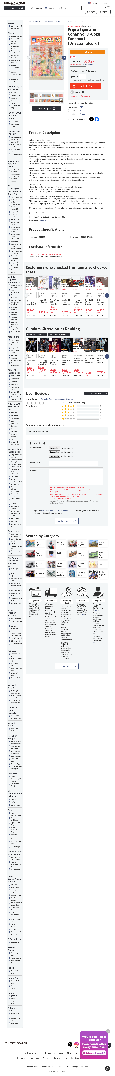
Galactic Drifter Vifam (16, 495)
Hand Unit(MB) (16, 300)
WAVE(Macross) (16, 590)
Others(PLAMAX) (16, 155)
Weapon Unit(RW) (14, 313)
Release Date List (15, 1014)
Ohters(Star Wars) (15, 785)
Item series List (15, 1024)
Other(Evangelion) (16, 552)
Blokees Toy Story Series (15, 57)
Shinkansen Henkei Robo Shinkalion (15, 513)
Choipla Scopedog (14, 627)
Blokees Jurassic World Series (16, 74)
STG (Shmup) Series (15, 920)
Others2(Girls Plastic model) (16, 398)
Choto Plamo (15, 805)
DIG (81, 107)
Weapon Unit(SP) (14, 318)
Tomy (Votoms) (16, 638)
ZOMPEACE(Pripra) (16, 842)
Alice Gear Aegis (14, 215)
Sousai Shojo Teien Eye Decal (15, 258)
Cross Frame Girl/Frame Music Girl (15, 207)
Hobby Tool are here (16, 982)
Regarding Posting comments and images (57, 399)
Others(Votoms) (16, 645)
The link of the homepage (68, 1067)
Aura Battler (15, 484)
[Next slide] (64, 58)
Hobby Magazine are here (15, 1000)
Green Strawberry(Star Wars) (16, 778)
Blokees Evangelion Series (15, 46)
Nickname (35, 462)
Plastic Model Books (16, 961)
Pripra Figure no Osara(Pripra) (15, 836)
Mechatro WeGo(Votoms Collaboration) (16, 633)
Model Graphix (16, 958)
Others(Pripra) (16, 846)
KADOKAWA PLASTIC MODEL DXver (15, 172)
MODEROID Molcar (15, 102)
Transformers (15, 418)
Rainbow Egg (15, 764)
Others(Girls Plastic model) (16, 393)
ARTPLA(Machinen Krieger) (16, 752)
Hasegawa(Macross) (16, 579)
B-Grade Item (16, 942)
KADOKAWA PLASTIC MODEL (15, 179)
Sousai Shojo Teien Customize (15, 236)
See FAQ (65, 666)
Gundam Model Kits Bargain (16, 27)
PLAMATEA (14, 118)
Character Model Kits (14, 925)
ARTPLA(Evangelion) (16, 540)
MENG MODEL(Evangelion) (16, 546)
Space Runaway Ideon (16, 480)
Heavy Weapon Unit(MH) (16, 304)
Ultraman (14, 415)
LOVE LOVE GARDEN (15, 760)
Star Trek (14, 421)
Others (13, 929)
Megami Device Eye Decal (16, 264)
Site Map (84, 1067)
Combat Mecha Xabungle (16, 460)
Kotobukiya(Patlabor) (16, 669)
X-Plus (13, 439)
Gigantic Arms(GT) (14, 323)
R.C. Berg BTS (15, 641)
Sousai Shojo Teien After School (15, 229)
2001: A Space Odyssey (15, 425)
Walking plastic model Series (16, 904)
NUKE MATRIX (15, 376)
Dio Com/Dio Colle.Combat (16, 858)
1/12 (82, 110)
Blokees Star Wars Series (15, 61)
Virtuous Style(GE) (14, 296)
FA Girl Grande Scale (16, 201)
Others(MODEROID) (16, 106)
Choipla (13, 799)
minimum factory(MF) (15, 141)
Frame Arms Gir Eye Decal (16, 252)
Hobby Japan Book (15, 954)
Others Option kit (16, 870)
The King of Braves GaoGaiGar (15, 471)
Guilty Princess (16, 137)
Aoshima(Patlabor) (16, 674)
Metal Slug (14, 885)
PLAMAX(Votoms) (16, 622)
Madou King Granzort (15, 507)
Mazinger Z (15, 521)
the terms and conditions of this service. (58, 510)
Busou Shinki (15, 219)
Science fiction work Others (16, 443)
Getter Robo (15, 518)
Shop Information (48, 1067)
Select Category (13, 8)
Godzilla (14, 412)
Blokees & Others (14, 80)
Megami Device (16, 212)
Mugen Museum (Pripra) (14, 829)
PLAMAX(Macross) (16, 575)
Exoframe (14, 98)
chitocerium (15, 121)
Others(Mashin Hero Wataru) (16, 701)
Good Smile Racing (15, 125)
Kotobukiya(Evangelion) (16, 535)
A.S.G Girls (14, 384)
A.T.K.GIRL (14, 382)
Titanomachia (16, 95)
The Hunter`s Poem (16, 388)
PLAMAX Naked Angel (16, 145)
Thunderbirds (16, 429)
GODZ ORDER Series (15, 150)
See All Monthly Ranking (58, 334)
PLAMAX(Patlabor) (16, 659)
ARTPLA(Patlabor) (16, 664)
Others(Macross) (16, 604)
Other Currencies (87, 64)
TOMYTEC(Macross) (16, 599)
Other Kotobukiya (15, 364)
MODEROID (15, 92)
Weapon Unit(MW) (14, 308)
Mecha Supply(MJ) (15, 291)
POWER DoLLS (16, 887)
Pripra (82, 114)
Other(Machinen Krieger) (16, 767)
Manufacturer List (15, 1019)
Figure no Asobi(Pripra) (15, 819)
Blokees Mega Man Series (16, 52)
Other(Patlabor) (16, 679)
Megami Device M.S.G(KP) (16, 286)
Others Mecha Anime (16, 525)
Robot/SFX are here (16, 972)
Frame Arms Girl (15, 344)
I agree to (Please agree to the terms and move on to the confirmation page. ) (67, 512)
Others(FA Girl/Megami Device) (15, 270)
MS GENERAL (15, 379)
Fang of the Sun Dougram (16, 456)
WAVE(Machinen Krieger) (16, 747)
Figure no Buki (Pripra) (16, 824)
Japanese (44, 220)
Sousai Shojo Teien (15, 223)
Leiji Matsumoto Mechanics (15, 914)
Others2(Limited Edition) (16, 933)
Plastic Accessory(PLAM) (16, 864)
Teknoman (14, 504)
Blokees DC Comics (15, 40)
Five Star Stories (14, 899)
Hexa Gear (14, 355)
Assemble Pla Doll (15, 908)
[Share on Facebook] (97, 119)
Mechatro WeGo (14, 729)
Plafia (13, 802)
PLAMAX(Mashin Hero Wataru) (16, 696)
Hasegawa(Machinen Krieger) (16, 742)
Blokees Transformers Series (15, 67)
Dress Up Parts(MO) (14, 328)
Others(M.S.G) (16, 332)
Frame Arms (15, 340)
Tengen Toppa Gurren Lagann (16, 465)
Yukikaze (14, 432)
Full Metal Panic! (14, 891)
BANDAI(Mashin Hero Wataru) (16, 692)
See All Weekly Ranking (35, 334)
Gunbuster (14, 476)
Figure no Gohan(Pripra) (16, 814)
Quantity (74, 76)
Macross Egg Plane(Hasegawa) (16, 585)
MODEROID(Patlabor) (16, 655)
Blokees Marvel (16, 36)
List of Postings (96, 393)
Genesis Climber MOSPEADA (15, 489)
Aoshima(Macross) (16, 594)
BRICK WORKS (16, 756)
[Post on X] (91, 119)
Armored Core (16, 895)
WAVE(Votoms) (16, 618)
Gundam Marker (14, 987)
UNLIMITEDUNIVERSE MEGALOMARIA (16, 246)
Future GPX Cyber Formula (16, 717)
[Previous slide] (29, 58)
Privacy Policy (32, 1067)
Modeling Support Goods (16, 359)
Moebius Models (14, 435)
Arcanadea (15, 241)
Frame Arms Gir (16, 197)
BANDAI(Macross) (16, 570)
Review (33, 470)
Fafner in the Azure (15, 500)
